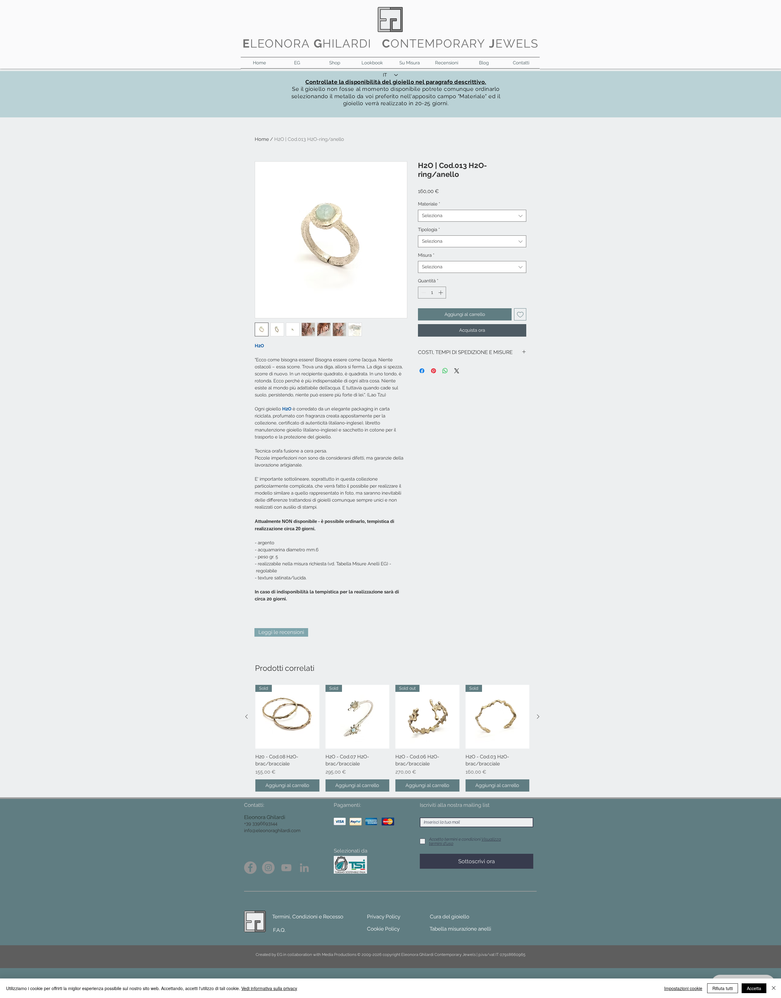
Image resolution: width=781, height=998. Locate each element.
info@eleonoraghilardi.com (272, 830)
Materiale (429, 204)
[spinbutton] (432, 292)
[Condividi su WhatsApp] (445, 370)
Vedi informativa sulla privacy (269, 988)
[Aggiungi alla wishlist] (520, 314)
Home (262, 139)
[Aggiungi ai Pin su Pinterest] (433, 370)
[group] (392, 738)
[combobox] (472, 216)
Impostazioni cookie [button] (683, 988)
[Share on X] (456, 370)
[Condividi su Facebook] (422, 370)
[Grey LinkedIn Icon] (304, 867)
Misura (426, 255)
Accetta (754, 988)
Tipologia (429, 229)
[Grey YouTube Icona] (286, 867)
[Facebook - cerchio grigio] (250, 867)
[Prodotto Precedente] (246, 716)
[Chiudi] (773, 988)
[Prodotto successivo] (538, 716)
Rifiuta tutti (722, 988)
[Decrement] (423, 292)
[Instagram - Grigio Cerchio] (268, 867)
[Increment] (441, 292)
